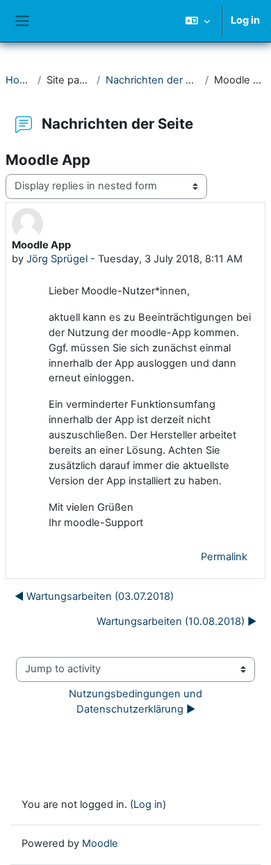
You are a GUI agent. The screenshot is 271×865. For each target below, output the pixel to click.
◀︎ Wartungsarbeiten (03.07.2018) (94, 596)
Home (19, 80)
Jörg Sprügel (57, 259)
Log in (245, 20)
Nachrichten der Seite (152, 80)
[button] (197, 21)
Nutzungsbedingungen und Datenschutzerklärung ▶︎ (137, 701)
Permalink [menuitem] (224, 556)
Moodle (100, 843)
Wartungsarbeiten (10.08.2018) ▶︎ (176, 621)
